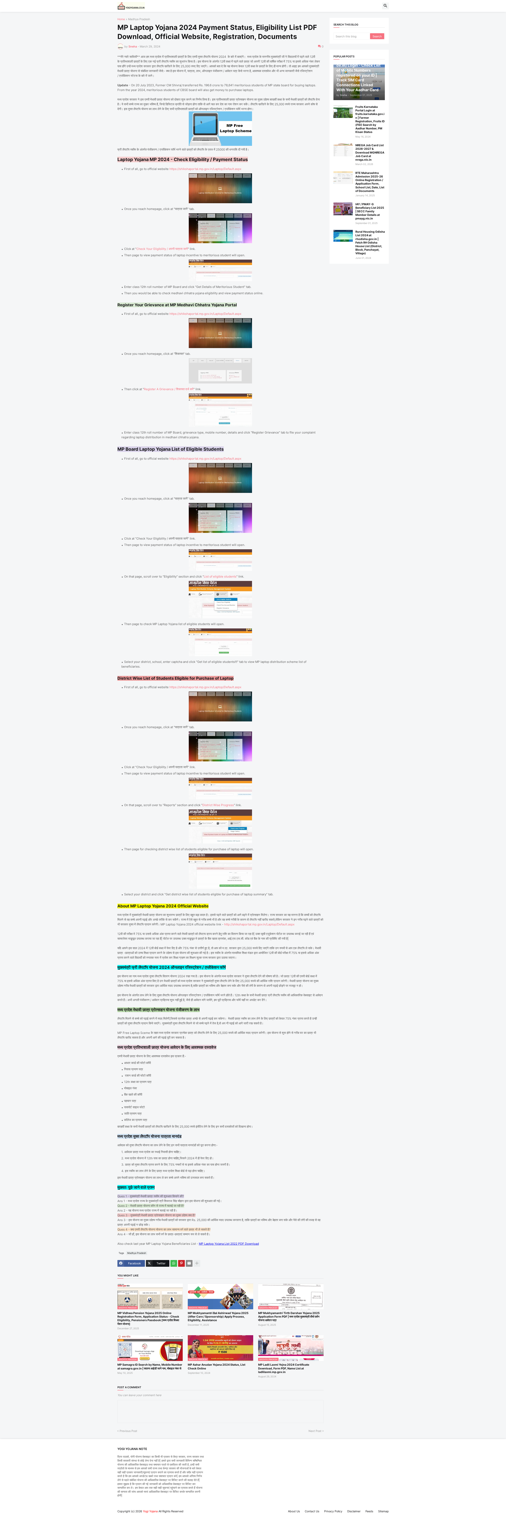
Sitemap (383, 1511)
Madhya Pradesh (139, 19)
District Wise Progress (218, 805)
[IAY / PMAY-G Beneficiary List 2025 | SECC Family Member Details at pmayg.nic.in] (343, 208)
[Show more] (197, 1263)
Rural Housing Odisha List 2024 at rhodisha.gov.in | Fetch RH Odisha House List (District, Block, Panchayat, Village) (370, 242)
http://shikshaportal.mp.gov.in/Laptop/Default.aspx (259, 924)
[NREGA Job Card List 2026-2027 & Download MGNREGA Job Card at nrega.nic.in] (343, 149)
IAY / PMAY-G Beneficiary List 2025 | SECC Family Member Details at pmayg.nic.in (369, 211)
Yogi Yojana (150, 1511)
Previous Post (128, 1431)
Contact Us (312, 1511)
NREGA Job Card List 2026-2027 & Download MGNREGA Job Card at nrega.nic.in (369, 152)
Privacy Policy (333, 1511)
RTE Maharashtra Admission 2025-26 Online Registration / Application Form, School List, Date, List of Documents (369, 182)
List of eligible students (220, 576)
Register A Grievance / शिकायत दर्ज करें (169, 389)
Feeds (369, 1511)
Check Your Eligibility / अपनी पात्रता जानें (162, 249)
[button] (385, 6)
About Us (294, 1511)
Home (121, 19)
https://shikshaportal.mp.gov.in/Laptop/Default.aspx (205, 169)
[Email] (189, 1263)
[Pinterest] (181, 1263)
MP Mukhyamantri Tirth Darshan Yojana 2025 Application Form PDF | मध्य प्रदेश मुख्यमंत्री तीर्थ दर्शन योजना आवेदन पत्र (289, 1316)
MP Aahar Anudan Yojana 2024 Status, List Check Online (216, 1366)
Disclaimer (354, 1511)
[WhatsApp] (173, 1263)
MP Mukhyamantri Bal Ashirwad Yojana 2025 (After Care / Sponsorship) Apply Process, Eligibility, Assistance (218, 1316)
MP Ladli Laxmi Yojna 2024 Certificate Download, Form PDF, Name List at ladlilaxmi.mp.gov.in (283, 1368)
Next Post (315, 1431)
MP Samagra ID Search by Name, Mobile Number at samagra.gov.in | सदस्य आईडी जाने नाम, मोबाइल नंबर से (149, 1366)
